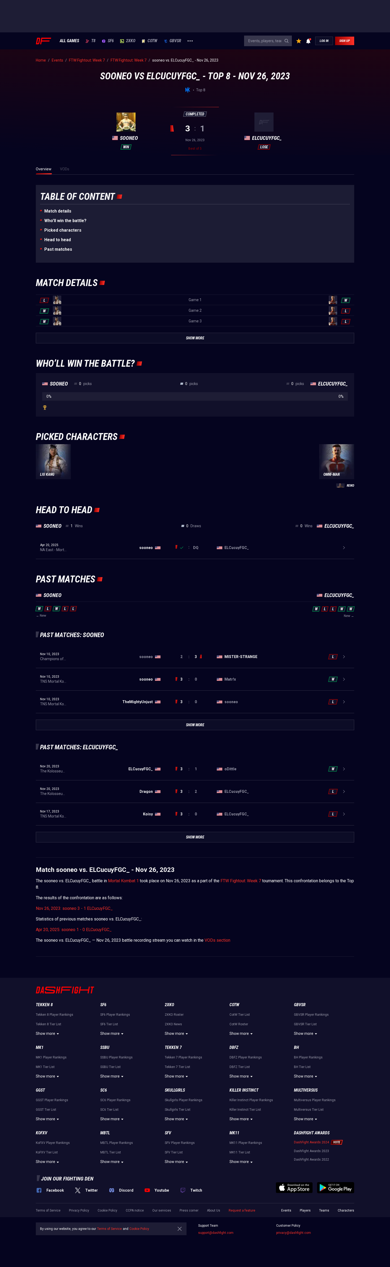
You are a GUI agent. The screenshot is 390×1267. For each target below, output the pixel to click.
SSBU (104, 1047)
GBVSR (175, 41)
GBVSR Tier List (305, 1024)
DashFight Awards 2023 (311, 1151)
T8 (93, 41)
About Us (213, 1210)
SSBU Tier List (110, 1067)
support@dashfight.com (215, 1233)
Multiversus (306, 1090)
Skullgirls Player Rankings (183, 1100)
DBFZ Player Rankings (245, 1057)
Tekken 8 (44, 1004)
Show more (45, 1033)
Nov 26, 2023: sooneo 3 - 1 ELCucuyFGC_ (74, 908)
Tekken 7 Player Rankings (183, 1057)
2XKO (130, 41)
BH (296, 1047)
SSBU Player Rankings (116, 1057)
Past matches (58, 249)
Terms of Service (48, 1210)
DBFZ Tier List (239, 1067)
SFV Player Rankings (180, 1143)
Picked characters (62, 230)
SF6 (111, 41)
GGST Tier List (46, 1110)
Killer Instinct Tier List (245, 1110)
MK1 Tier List (45, 1067)
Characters (346, 1210)
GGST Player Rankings (52, 1100)
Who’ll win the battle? (65, 220)
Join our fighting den (67, 1178)
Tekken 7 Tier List (177, 1067)
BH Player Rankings (308, 1057)
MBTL (105, 1132)
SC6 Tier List (109, 1110)
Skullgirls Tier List (177, 1110)
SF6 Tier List (109, 1024)
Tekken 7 (173, 1047)
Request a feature (242, 1210)
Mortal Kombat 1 (123, 880)
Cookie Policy (107, 1210)
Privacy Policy (79, 1210)
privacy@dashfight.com (293, 1233)
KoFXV (41, 1132)
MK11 (234, 1132)
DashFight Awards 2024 (311, 1142)
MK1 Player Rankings (51, 1057)
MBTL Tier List (110, 1152)
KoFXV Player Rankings (53, 1143)
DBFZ (233, 1047)
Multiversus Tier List (309, 1110)
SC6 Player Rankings (115, 1100)
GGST (40, 1090)
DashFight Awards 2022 (311, 1159)
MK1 (40, 1047)
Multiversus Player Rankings (315, 1100)
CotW (152, 41)
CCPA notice (135, 1210)
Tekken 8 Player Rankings (54, 1015)
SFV (168, 1132)
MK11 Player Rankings (245, 1143)
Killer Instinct (243, 1090)
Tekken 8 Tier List (48, 1024)
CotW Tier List (239, 1015)
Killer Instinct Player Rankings (251, 1100)
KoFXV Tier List (47, 1152)
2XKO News (173, 1024)
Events (286, 1210)
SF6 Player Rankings (115, 1015)
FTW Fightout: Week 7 (240, 880)
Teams (324, 1210)
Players (305, 1210)
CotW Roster (238, 1024)
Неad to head (57, 239)
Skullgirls (175, 1090)
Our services (161, 1210)
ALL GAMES (69, 41)
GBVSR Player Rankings (311, 1015)
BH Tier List (302, 1067)
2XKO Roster (174, 1015)
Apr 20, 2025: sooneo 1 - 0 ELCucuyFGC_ (74, 929)
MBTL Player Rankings (116, 1143)
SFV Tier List (174, 1152)
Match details (57, 211)
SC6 (103, 1090)
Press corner (189, 1210)
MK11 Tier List (239, 1152)
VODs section (217, 940)
